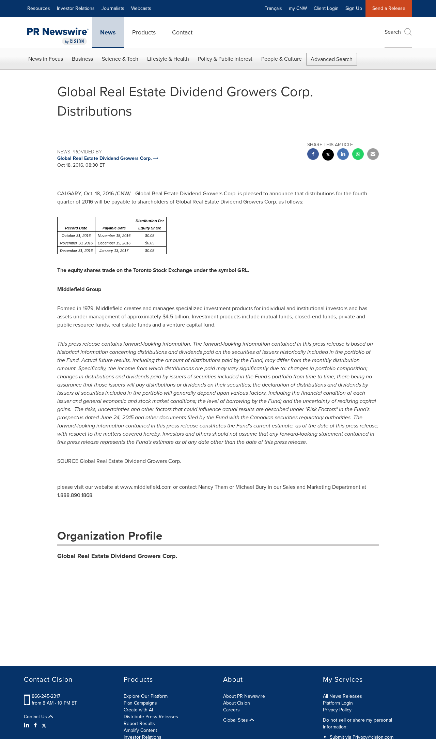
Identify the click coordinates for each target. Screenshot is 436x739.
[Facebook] (35, 725)
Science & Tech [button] (120, 59)
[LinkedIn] (27, 725)
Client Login (326, 8)
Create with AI (138, 709)
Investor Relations (76, 8)
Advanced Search (332, 59)
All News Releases (342, 696)
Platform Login (338, 703)
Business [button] (82, 59)
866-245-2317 (46, 696)
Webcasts (141, 8)
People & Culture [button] (281, 59)
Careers (231, 709)
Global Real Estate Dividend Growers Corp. (117, 556)
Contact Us (36, 716)
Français (273, 8)
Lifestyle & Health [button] (168, 59)
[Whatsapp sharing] (358, 155)
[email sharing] (373, 155)
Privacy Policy (337, 709)
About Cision (236, 703)
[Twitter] (44, 725)
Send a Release (388, 8)
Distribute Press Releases (151, 716)
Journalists (113, 8)
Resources (38, 8)
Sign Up (353, 8)
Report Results (139, 723)
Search (393, 32)
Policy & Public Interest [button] (225, 59)
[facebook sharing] (313, 155)
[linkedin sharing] (343, 155)
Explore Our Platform (146, 696)
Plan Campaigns (140, 703)
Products (144, 32)
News (108, 32)
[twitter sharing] (328, 155)
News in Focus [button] (45, 59)
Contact (182, 32)
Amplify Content (140, 730)
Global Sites (236, 720)
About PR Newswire (244, 696)
